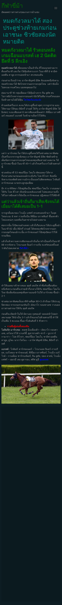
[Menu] (55, 8)
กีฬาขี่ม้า (12, 5)
